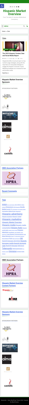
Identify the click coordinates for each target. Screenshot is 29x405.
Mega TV (13, 236)
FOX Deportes (15, 209)
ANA (16, 204)
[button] (2, 6)
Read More (5, 73)
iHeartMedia (11, 232)
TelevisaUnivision (17, 248)
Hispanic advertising (12, 214)
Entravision (9, 207)
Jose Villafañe (17, 232)
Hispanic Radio (16, 228)
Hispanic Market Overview (14, 12)
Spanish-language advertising (11, 241)
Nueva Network (5, 238)
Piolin (10, 238)
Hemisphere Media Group (8, 211)
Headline (12, 49)
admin (5, 58)
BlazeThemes (15, 402)
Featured (6, 49)
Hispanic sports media (12, 230)
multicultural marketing (19, 236)
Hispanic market (16, 216)
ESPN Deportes (16, 207)
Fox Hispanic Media (22, 209)
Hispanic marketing (11, 219)
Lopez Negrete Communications (15, 234)
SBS (21, 238)
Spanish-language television (15, 246)
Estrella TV (9, 209)
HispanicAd (18, 211)
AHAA (4, 205)
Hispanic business (7, 216)
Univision (13, 251)
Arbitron (19, 204)
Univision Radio (20, 251)
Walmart (3, 253)
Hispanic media (8, 225)
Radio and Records (16, 238)
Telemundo (7, 248)
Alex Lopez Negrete (11, 204)
